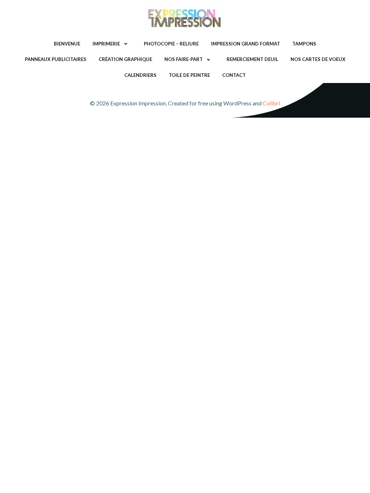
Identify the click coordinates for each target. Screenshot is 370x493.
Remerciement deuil (252, 59)
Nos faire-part (183, 59)
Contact (234, 75)
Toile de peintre (189, 75)
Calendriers (140, 75)
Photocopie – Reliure (171, 44)
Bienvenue (67, 44)
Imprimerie (106, 44)
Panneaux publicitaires (55, 59)
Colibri (271, 103)
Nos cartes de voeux (318, 59)
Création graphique (125, 59)
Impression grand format (245, 44)
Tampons (304, 44)
